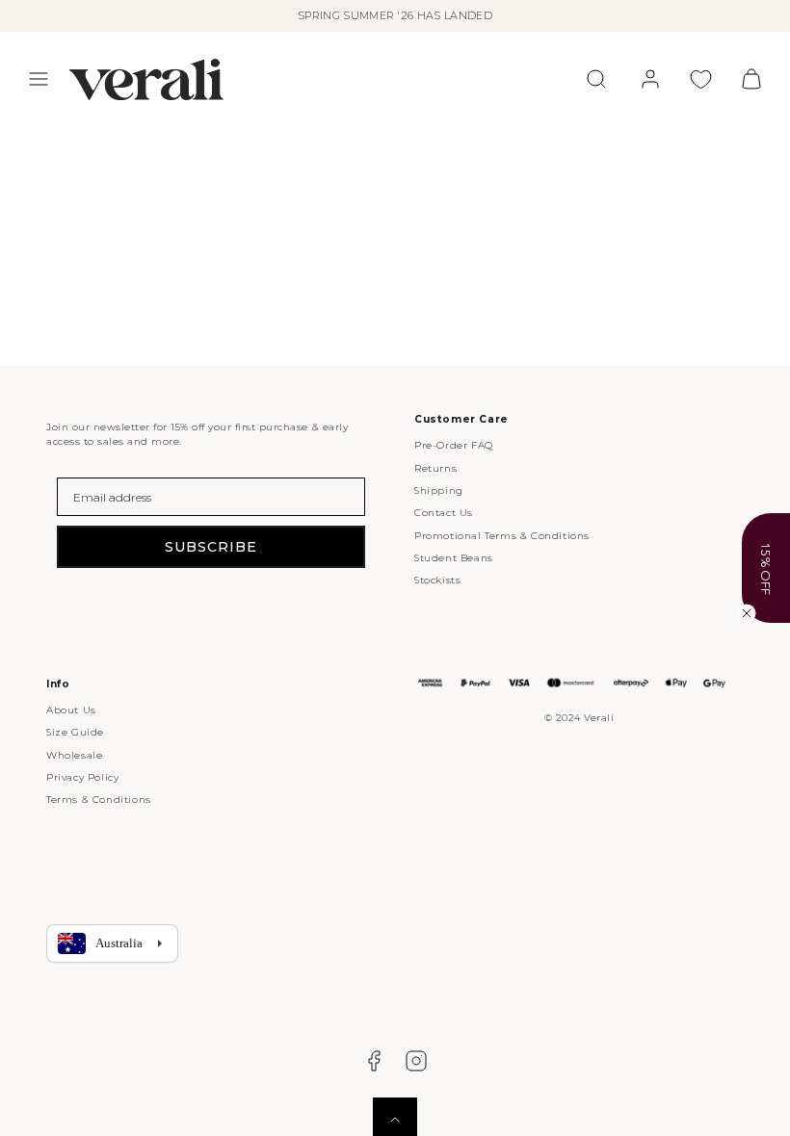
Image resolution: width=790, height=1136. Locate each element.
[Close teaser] (746, 613)
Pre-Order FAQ (453, 445)
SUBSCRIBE (211, 546)
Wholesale (74, 755)
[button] (38, 79)
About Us (71, 710)
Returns (435, 468)
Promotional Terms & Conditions (502, 535)
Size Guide (75, 732)
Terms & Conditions (98, 799)
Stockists (437, 580)
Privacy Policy (82, 777)
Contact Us (443, 512)
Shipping (438, 490)
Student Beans (453, 558)
